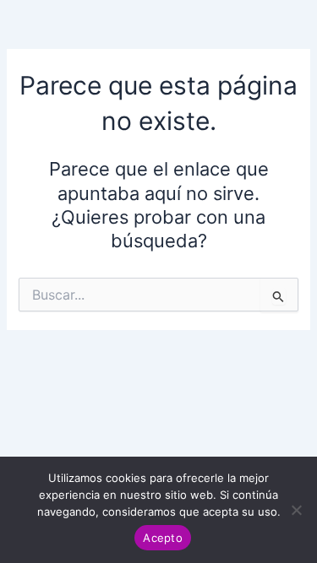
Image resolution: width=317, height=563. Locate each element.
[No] (295, 509)
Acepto (163, 537)
